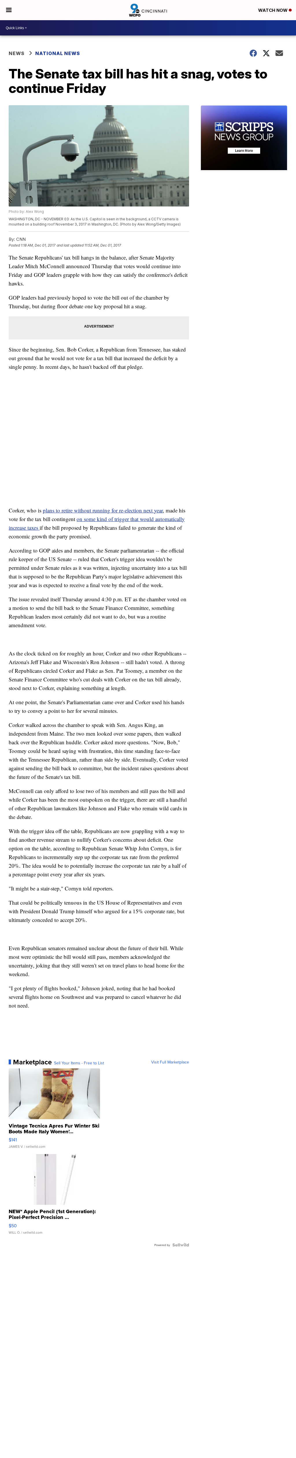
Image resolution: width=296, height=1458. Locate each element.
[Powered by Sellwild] (180, 1245)
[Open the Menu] (8, 10)
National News (57, 53)
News (17, 53)
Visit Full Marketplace (170, 1062)
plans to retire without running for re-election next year (103, 510)
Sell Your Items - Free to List (79, 1063)
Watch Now (273, 10)
